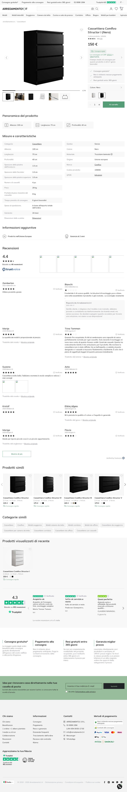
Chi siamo (6, 722)
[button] (111, 9)
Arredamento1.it (9, 22)
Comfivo (98, 165)
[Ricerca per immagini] (92, 9)
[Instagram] (110, 782)
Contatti (5, 742)
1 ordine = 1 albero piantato (13, 729)
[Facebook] (105, 782)
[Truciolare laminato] (111, 154)
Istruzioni (98, 175)
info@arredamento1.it (75, 732)
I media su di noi (9, 732)
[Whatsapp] (122, 782)
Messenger (70, 735)
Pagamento (38, 725)
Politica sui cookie (93, 782)
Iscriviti (114, 686)
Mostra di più (16, 454)
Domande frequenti (41, 732)
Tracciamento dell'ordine (43, 735)
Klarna (35, 742)
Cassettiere (21, 22)
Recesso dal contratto (42, 739)
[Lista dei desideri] (116, 9)
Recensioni (6, 739)
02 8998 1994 (71, 725)
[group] (48, 264)
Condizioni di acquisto (74, 782)
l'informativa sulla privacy (85, 692)
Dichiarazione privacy (54, 782)
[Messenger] (118, 782)
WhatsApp (70, 739)
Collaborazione (8, 735)
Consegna (37, 722)
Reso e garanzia (40, 729)
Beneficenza (7, 725)
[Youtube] (114, 782)
